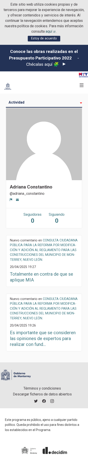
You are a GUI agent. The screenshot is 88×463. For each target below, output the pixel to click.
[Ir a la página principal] (8, 86)
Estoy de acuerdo (44, 38)
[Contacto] (17, 199)
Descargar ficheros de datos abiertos (42, 394)
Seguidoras (32, 218)
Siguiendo (57, 218)
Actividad (16, 102)
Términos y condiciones (42, 388)
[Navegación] (82, 85)
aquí (51, 31)
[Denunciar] (11, 199)
